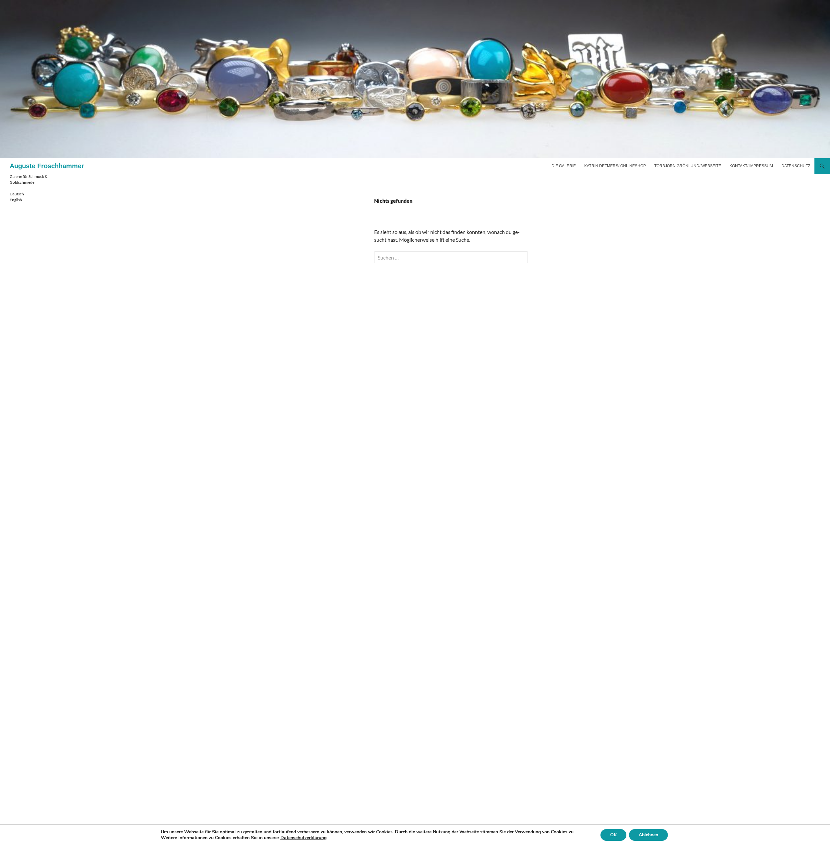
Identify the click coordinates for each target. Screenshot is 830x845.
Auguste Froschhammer (47, 165)
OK (613, 835)
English (16, 199)
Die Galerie (563, 166)
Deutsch (17, 193)
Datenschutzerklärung (303, 838)
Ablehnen (648, 835)
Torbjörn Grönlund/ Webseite (687, 166)
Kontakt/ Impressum (751, 166)
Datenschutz (795, 166)
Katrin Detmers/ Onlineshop (615, 166)
